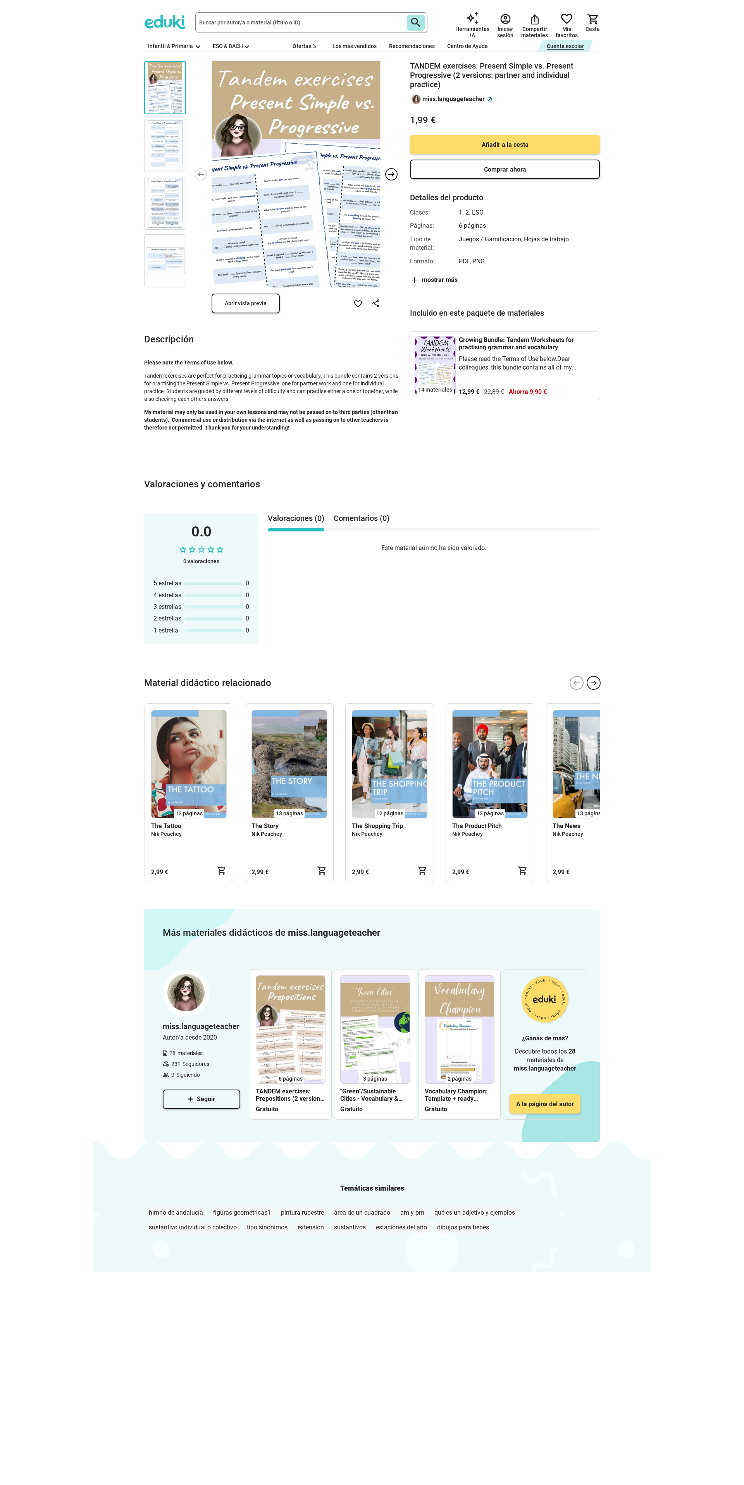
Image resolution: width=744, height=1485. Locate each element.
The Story (265, 826)
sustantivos (350, 1227)
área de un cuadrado (362, 1212)
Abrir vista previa (246, 303)
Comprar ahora (505, 169)
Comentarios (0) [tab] (361, 518)
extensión (311, 1227)
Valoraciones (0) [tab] (296, 518)
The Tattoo (166, 826)
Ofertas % (304, 46)
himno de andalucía (176, 1212)
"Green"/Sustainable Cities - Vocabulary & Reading (369, 1095)
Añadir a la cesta (505, 144)
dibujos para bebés (463, 1227)
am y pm (412, 1212)
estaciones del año (401, 1227)
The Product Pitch (477, 826)
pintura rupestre (302, 1212)
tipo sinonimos (267, 1227)
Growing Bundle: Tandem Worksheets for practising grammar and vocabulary (516, 343)
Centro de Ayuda (467, 46)
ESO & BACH (228, 46)
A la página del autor (545, 1104)
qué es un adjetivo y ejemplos (474, 1212)
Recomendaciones (412, 46)
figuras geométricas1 (242, 1212)
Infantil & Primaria (171, 46)
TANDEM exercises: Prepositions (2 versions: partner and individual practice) (290, 1095)
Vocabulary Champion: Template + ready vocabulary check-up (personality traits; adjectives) (456, 1095)
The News (566, 826)
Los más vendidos (354, 46)
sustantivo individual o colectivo (193, 1227)
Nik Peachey (166, 834)
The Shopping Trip (377, 826)
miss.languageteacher (453, 99)
